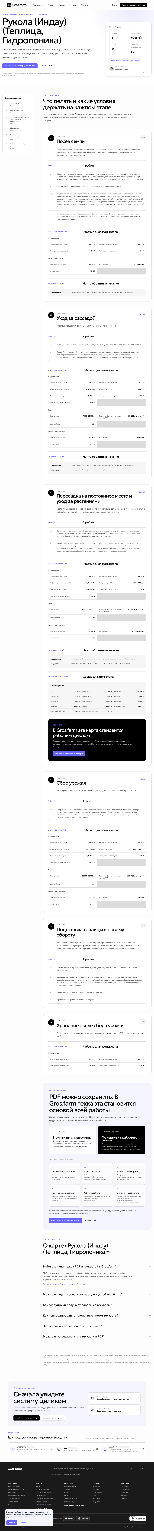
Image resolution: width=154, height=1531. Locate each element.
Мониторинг (12, 1493)
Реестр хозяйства (14, 1487)
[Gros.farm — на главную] (16, 5)
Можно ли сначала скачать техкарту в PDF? (74, 1336)
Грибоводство (41, 1496)
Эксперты (96, 1490)
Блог (94, 1496)
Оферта (24, 1527)
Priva (66, 1496)
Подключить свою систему (74, 1505)
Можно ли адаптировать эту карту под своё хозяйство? (83, 1294)
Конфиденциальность (14, 1527)
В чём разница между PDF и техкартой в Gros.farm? (80, 1266)
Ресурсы (72, 5)
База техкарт (97, 1493)
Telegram (67, 1475)
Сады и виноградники (43, 1493)
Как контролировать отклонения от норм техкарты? (81, 1315)
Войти (114, 5)
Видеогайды (97, 1487)
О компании (37, 5)
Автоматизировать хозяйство (133, 5)
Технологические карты (16, 1490)
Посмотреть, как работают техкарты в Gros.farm (66, 1284)
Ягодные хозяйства (42, 1490)
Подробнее (25, 1523)
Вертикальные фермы (43, 1505)
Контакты (124, 1496)
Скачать (84, 5)
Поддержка (96, 1502)
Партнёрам (125, 1490)
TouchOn (67, 1490)
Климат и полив (13, 1502)
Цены (62, 5)
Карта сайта (32, 1527)
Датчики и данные (70, 1499)
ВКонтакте (76, 1475)
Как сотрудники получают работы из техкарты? (77, 1305)
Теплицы (39, 1487)
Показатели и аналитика (16, 1496)
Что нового (96, 1499)
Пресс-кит (124, 1493)
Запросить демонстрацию (53, 1418)
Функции (51, 5)
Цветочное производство (44, 1499)
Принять (12, 1523)
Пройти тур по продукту (25, 1418)
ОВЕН (66, 1493)
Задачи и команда (14, 1499)
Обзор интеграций (70, 1487)
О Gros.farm (125, 1487)
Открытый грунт (41, 1502)
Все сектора (40, 1508)
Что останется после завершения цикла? (72, 1326)
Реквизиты (124, 1499)
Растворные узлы (70, 1502)
